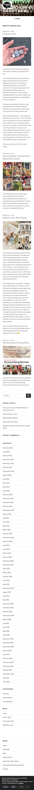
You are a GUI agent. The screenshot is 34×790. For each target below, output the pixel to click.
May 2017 (6, 600)
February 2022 (8, 494)
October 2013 (7, 670)
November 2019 (8, 565)
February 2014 (7, 658)
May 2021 (6, 526)
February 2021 (7, 533)
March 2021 (7, 530)
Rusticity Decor (15, 11)
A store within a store (10, 414)
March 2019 (7, 572)
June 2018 (6, 580)
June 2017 (6, 596)
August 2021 (7, 514)
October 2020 (7, 541)
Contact (5, 769)
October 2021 (7, 506)
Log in (5, 713)
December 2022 (8, 459)
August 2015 (7, 650)
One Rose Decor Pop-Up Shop (16, 343)
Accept (5, 787)
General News (7, 697)
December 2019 (8, 561)
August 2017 (7, 592)
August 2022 (7, 475)
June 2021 (6, 522)
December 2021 (8, 498)
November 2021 (8, 502)
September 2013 (8, 674)
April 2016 (6, 635)
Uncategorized (8, 701)
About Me (6, 749)
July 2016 (6, 623)
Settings (21, 787)
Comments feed (8, 721)
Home (5, 745)
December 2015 (8, 639)
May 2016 (6, 631)
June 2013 (6, 682)
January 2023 (7, 455)
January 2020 (7, 557)
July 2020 (6, 545)
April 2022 (6, 491)
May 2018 (6, 584)
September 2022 (8, 471)
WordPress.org (8, 725)
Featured (6, 694)
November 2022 (8, 463)
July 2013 (6, 678)
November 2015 (8, 643)
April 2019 (6, 569)
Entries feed (7, 717)
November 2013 (8, 666)
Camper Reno (7, 757)
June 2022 (6, 483)
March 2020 (7, 553)
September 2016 (8, 615)
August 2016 (7, 619)
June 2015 (6, 654)
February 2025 (8, 448)
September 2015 (8, 647)
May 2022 (6, 487)
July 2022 (6, 479)
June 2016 (6, 627)
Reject (13, 787)
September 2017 (8, 588)
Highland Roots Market (10, 418)
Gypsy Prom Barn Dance (11, 761)
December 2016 (8, 604)
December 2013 (8, 662)
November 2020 (8, 537)
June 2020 (6, 549)
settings (21, 783)
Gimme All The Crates (10, 422)
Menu (18, 18)
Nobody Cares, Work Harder (15, 218)
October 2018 (7, 576)
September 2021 (8, 510)
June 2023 (6, 452)
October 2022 (7, 467)
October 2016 (7, 611)
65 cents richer (9, 34)
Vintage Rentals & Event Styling (13, 765)
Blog (4, 753)
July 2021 (6, 518)
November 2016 (8, 608)
